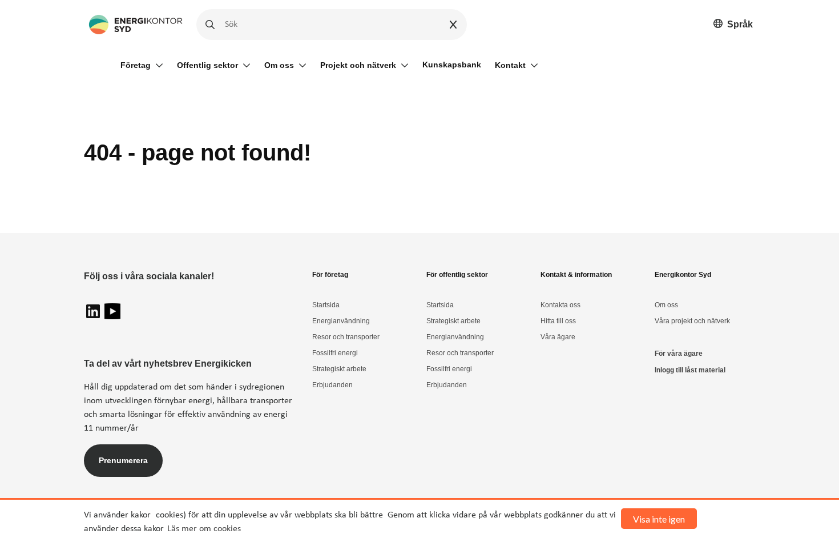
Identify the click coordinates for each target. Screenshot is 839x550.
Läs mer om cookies (204, 528)
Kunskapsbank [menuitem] (451, 64)
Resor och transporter (346, 337)
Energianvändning (341, 321)
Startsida (326, 305)
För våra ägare (679, 354)
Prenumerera (123, 460)
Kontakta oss (560, 305)
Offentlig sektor (207, 65)
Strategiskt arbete (339, 369)
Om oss (279, 65)
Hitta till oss (558, 321)
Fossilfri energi (335, 353)
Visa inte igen (659, 518)
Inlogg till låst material (690, 370)
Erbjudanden (332, 385)
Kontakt (510, 65)
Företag (135, 65)
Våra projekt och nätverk (692, 321)
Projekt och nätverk (358, 65)
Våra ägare (557, 337)
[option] (733, 25)
